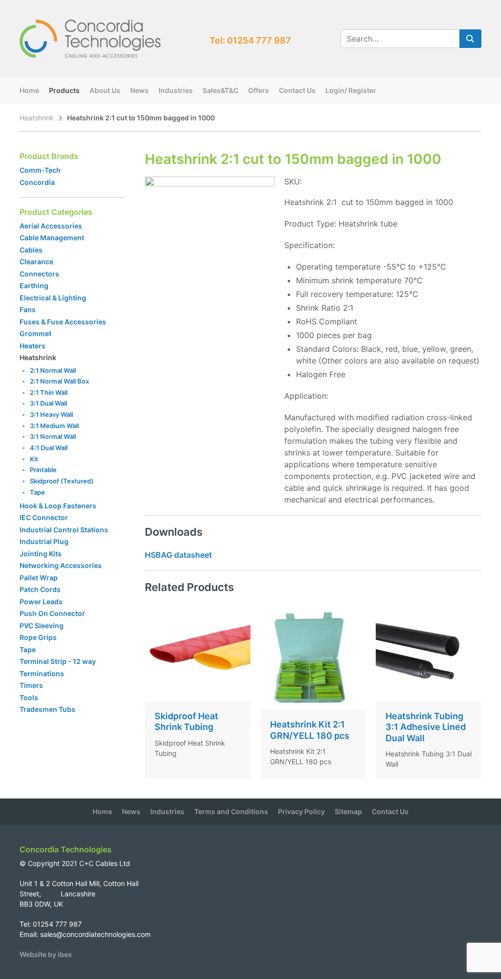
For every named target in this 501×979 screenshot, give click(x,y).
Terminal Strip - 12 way (58, 661)
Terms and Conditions (231, 811)
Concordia (37, 182)
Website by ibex (46, 954)
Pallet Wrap (39, 577)
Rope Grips (38, 637)
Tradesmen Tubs (47, 709)
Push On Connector (52, 613)
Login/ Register (350, 90)
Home (29, 90)
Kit (34, 459)
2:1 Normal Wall (53, 370)
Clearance (36, 261)
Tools (29, 697)
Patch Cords (40, 589)
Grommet (35, 333)
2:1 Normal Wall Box (59, 381)
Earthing (34, 285)
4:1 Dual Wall (49, 448)
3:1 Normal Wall (53, 436)
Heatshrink (37, 118)
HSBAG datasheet (178, 555)
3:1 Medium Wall (54, 426)
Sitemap (348, 811)
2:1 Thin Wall (49, 392)
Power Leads (41, 601)
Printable (43, 470)
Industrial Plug (44, 541)
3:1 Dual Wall (48, 403)
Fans (28, 309)
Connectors (39, 274)
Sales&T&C (220, 90)
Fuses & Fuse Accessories (63, 322)
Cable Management (52, 237)
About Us (105, 90)
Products (64, 90)
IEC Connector (44, 517)
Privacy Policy (301, 811)
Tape (37, 492)
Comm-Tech (40, 170)
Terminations (42, 673)
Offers (258, 90)
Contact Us (297, 90)
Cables (31, 250)
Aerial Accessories (51, 226)
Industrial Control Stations (64, 529)
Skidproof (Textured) (61, 481)
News (139, 90)
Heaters (33, 346)
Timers (31, 685)
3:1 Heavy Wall (51, 414)
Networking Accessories (61, 565)
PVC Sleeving (42, 625)
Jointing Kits (41, 553)
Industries (176, 90)
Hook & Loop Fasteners (58, 505)
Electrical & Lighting (53, 298)
